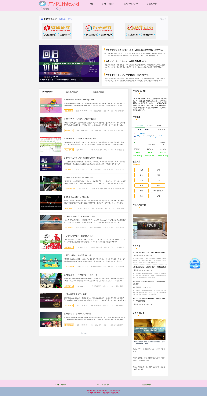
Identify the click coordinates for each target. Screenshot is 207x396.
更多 (162, 19)
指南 (141, 180)
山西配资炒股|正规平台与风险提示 (77, 197)
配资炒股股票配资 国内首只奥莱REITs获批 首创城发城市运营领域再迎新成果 (139, 49)
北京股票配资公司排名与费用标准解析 (78, 177)
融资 (158, 170)
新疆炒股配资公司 (70, 189)
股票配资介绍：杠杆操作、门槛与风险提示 (80, 119)
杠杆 (141, 170)
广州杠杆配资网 (108, 3)
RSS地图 (109, 390)
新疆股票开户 (69, 130)
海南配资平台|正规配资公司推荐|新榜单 (79, 99)
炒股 (141, 196)
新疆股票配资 (69, 111)
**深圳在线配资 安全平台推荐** (75, 294)
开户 (141, 185)
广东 (158, 180)
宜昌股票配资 (158, 190)
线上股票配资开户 (131, 3)
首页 (91, 3)
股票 (158, 175)
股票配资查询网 (108, 393)
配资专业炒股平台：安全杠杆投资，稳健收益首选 (61, 79)
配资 (141, 175)
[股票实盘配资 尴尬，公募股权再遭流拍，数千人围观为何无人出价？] (149, 329)
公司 (158, 196)
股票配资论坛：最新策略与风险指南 (77, 313)
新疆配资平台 (69, 286)
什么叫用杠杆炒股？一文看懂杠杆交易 (78, 236)
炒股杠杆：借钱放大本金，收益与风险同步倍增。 (127, 61)
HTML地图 (116, 390)
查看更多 (84, 333)
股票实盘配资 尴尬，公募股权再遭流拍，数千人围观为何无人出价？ (149, 343)
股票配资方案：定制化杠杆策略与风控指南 (80, 138)
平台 (158, 185)
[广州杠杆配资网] (59, 3)
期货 (141, 190)
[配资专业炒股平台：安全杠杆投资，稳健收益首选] (69, 63)
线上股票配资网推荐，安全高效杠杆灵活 (79, 216)
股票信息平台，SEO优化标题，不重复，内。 (81, 274)
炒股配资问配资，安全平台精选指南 (77, 255)
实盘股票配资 (152, 3)
